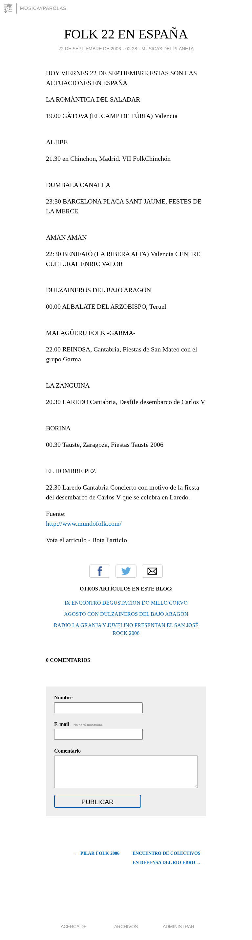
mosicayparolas (43, 8)
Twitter (126, 571)
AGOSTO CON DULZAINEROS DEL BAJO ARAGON (126, 614)
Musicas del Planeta (167, 48)
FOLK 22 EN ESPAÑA (126, 34)
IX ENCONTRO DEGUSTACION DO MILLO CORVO (126, 603)
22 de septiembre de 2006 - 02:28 (97, 48)
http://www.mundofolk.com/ (84, 523)
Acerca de (74, 926)
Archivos (126, 926)
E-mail (78, 724)
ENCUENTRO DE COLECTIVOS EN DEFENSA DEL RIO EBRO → (167, 858)
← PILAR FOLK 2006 (96, 853)
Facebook (99, 571)
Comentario (67, 751)
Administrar (178, 926)
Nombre (63, 697)
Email (152, 571)
